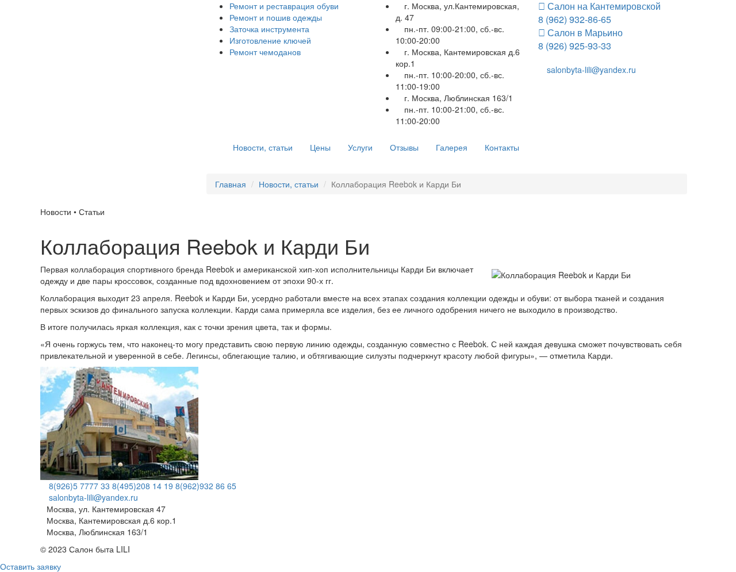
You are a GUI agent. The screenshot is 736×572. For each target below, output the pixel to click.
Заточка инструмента (269, 28)
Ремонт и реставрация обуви (284, 5)
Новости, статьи (263, 147)
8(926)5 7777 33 (78, 486)
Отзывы (404, 147)
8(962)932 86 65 (205, 486)
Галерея (451, 147)
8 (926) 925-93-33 (580, 40)
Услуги (360, 147)
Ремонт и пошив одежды (275, 17)
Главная (230, 184)
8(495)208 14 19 (142, 486)
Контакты (502, 147)
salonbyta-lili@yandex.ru (590, 69)
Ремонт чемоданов (265, 51)
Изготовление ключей (270, 40)
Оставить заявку (30, 566)
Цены (320, 147)
